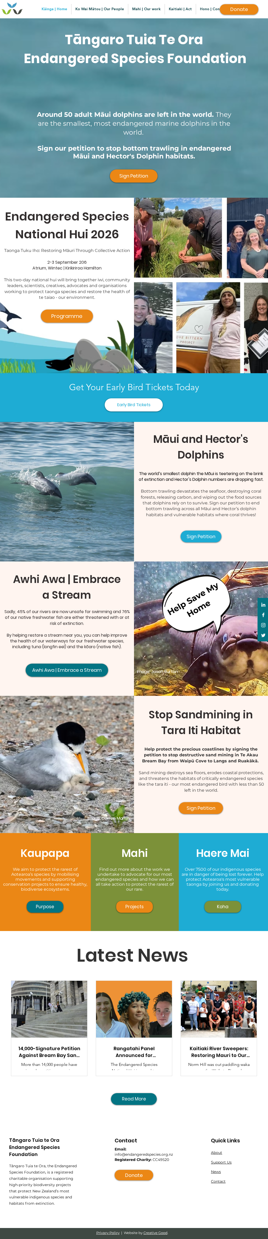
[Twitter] (263, 635)
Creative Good (155, 1233)
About (216, 1152)
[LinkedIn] (263, 605)
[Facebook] (263, 615)
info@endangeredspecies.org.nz (144, 1154)
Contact (218, 1181)
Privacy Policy (108, 1233)
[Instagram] (263, 625)
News (216, 1171)
